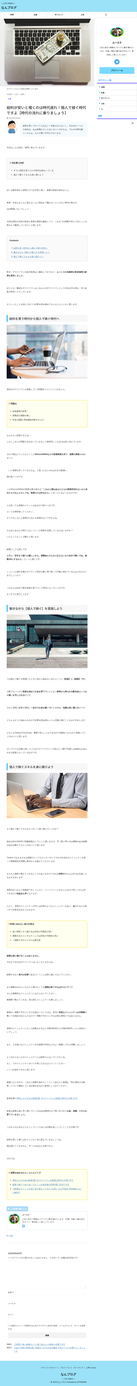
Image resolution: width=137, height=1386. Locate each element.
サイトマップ (78, 1368)
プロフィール (117, 70)
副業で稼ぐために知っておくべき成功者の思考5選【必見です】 (41, 1184)
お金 (35, 14)
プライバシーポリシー (49, 1368)
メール (11, 1303)
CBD (12, 14)
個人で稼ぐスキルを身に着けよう (29, 256)
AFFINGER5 (82, 1382)
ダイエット (59, 14)
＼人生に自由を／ (68, 1379)
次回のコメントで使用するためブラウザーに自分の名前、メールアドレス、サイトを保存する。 (46, 1327)
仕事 (11, 1236)
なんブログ (9, 7)
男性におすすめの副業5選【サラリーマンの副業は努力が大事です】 (47, 1098)
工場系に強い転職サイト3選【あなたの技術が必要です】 (40, 1344)
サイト (11, 1314)
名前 (11, 1292)
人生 (82, 14)
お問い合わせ (91, 1368)
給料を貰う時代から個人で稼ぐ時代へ (31, 248)
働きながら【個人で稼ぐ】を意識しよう (32, 252)
